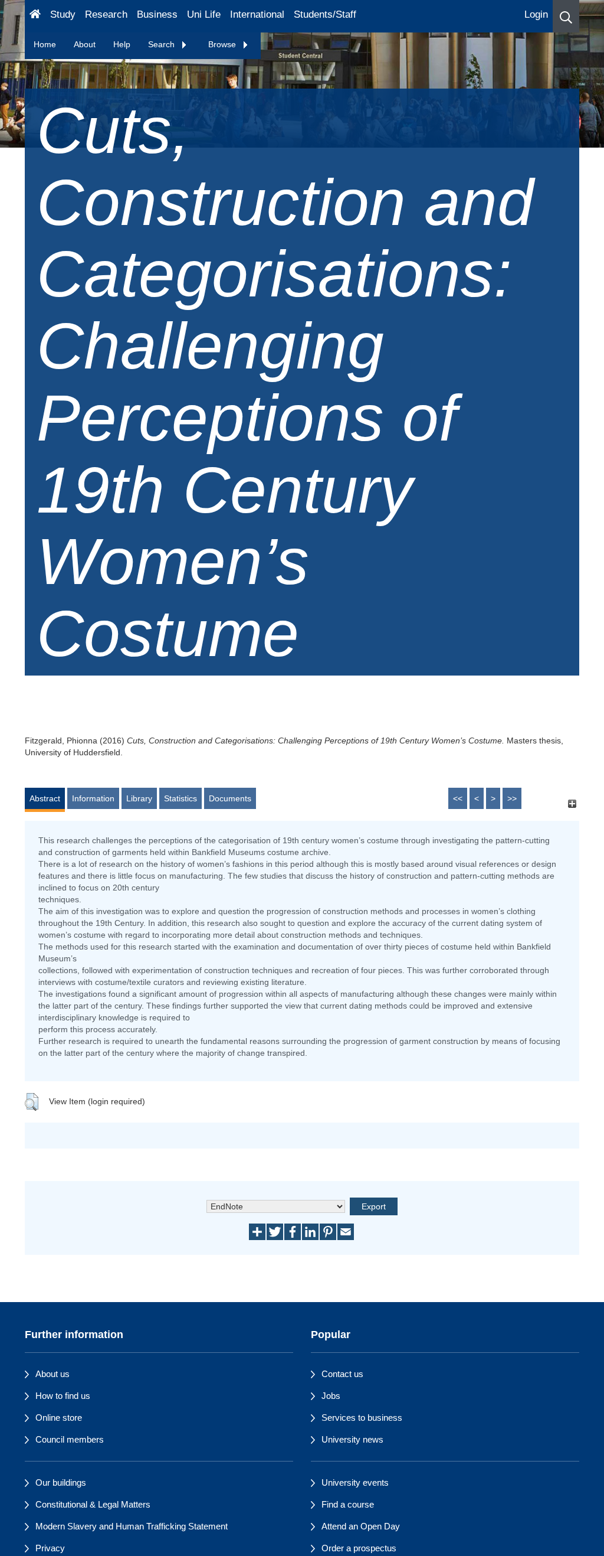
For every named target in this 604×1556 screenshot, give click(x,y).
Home (45, 44)
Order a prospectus (358, 1548)
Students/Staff (325, 14)
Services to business (361, 1418)
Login (536, 14)
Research (106, 14)
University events (355, 1482)
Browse (223, 44)
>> (512, 798)
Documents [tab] (230, 798)
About (85, 44)
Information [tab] (93, 798)
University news (352, 1439)
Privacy (50, 1548)
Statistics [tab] (180, 798)
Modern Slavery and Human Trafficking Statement (131, 1526)
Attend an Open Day (360, 1526)
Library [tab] (139, 798)
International (257, 14)
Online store (58, 1418)
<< (457, 798)
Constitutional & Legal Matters (92, 1504)
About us (52, 1374)
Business (157, 14)
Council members (69, 1439)
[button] (566, 16)
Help (121, 44)
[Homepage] (35, 16)
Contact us (342, 1374)
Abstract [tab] (44, 798)
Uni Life (204, 14)
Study (63, 14)
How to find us (62, 1396)
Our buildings (60, 1482)
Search (162, 44)
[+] (571, 804)
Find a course (347, 1504)
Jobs (330, 1396)
